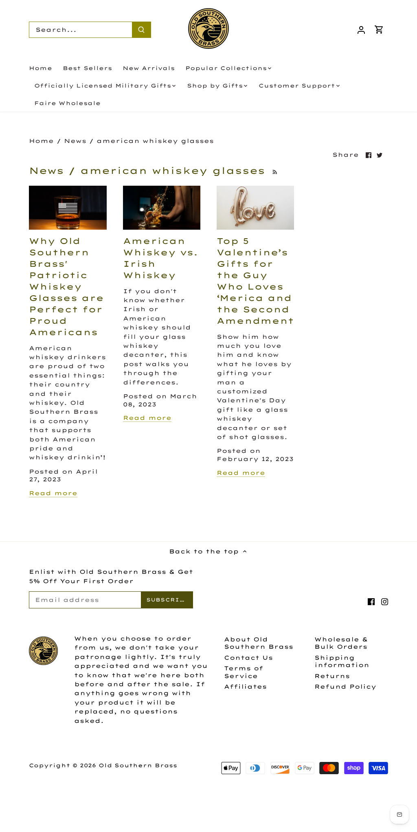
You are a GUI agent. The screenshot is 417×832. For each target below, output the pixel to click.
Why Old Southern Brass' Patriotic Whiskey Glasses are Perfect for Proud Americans (66, 286)
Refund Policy (345, 686)
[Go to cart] (379, 29)
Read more (53, 493)
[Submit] (141, 29)
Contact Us (248, 657)
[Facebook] (371, 601)
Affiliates (245, 686)
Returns (332, 676)
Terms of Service (243, 672)
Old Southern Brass (138, 765)
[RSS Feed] (274, 170)
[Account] (361, 29)
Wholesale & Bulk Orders (341, 643)
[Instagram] (384, 601)
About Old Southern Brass (258, 643)
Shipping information (341, 661)
